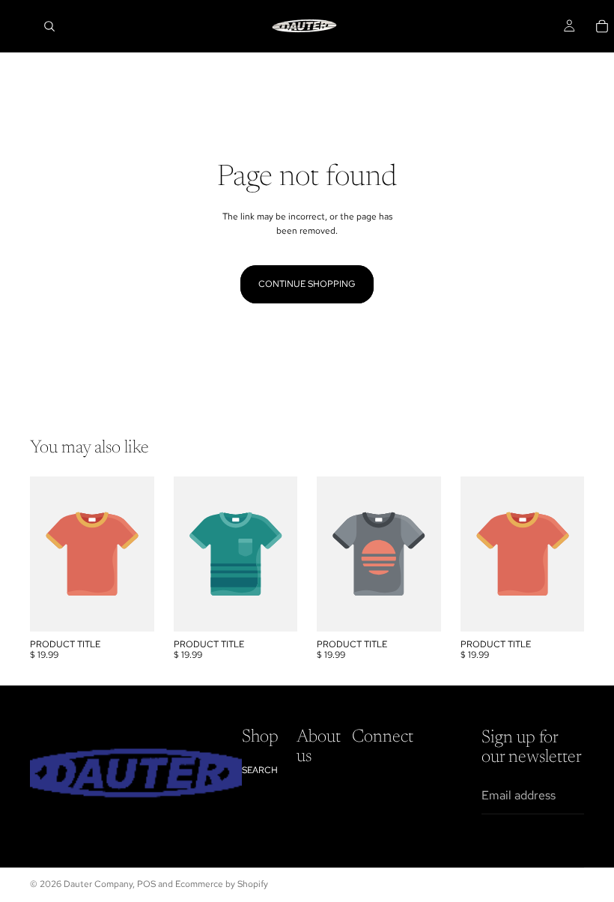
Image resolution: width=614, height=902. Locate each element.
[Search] (49, 26)
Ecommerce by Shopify (221, 884)
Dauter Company (98, 884)
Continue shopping (307, 284)
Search (260, 770)
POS (146, 884)
